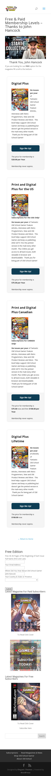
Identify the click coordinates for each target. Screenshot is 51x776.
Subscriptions (12, 753)
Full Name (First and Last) (15, 559)
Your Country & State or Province (18, 577)
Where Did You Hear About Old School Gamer (23, 571)
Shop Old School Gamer (24, 756)
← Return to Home (25, 539)
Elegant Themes (25, 769)
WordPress (25, 772)
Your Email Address (13, 565)
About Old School (24, 759)
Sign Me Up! (25, 148)
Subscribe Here (26, 728)
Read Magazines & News (31, 753)
